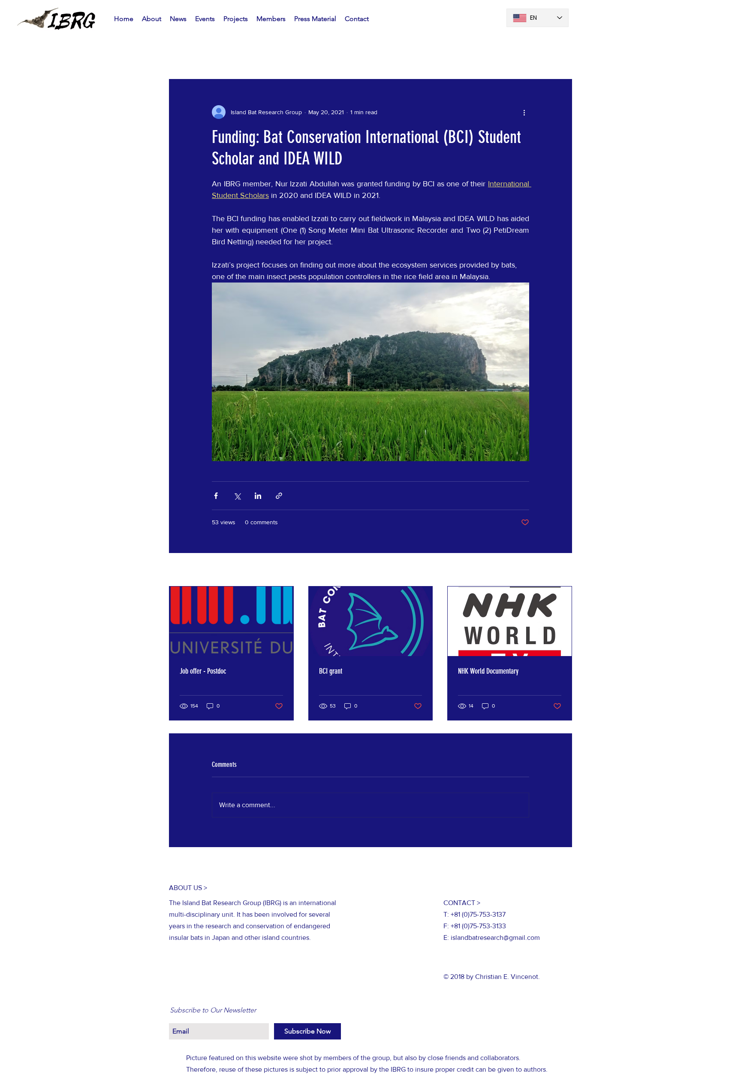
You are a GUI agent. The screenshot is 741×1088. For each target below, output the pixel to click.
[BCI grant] (371, 621)
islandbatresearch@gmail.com (495, 937)
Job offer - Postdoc (203, 671)
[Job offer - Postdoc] (231, 621)
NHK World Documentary (488, 671)
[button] (561, 53)
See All (563, 570)
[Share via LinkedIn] (258, 496)
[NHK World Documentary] (510, 621)
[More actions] (524, 112)
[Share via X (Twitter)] (237, 496)
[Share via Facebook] (216, 496)
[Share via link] (279, 496)
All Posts (182, 53)
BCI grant (330, 671)
